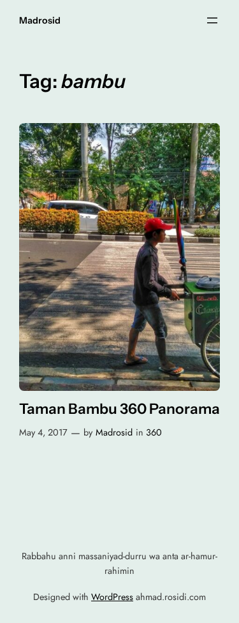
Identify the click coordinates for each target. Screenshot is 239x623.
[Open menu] (212, 20)
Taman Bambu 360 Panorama (119, 409)
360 (154, 432)
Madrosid (40, 20)
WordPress (112, 596)
